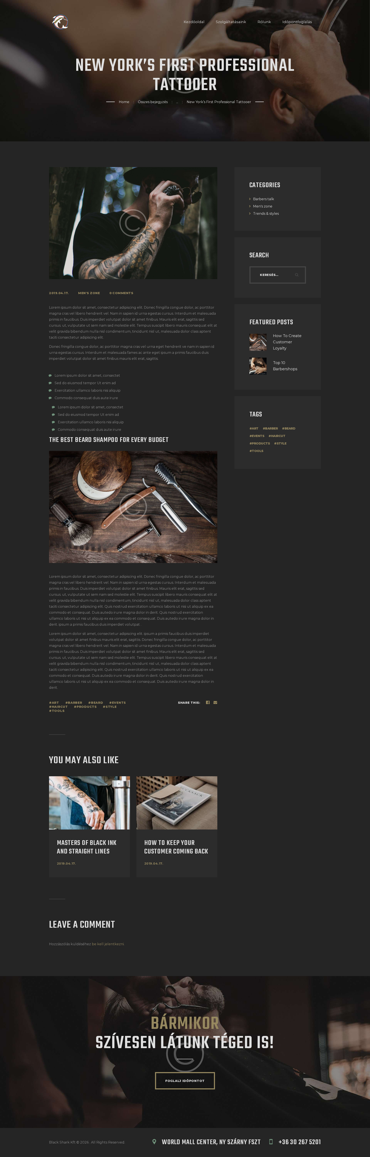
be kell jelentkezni (108, 944)
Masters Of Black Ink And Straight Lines (87, 847)
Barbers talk (263, 199)
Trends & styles (266, 214)
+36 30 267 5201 (300, 1142)
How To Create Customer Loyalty (287, 342)
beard (97, 703)
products (87, 707)
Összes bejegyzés (153, 102)
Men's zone (89, 293)
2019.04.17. (66, 863)
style (111, 707)
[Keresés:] (277, 275)
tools (58, 711)
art (55, 703)
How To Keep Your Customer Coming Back (176, 847)
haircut (60, 707)
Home (124, 102)
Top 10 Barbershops (285, 365)
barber (75, 703)
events (119, 703)
